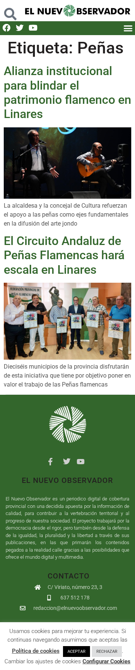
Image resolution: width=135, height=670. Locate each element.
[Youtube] (33, 27)
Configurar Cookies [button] (106, 661)
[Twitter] (19, 27)
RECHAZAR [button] (106, 651)
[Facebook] (6, 27)
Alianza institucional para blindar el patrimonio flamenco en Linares (67, 92)
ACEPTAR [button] (77, 651)
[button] (10, 10)
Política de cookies (36, 651)
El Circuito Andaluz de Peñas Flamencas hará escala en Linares (64, 255)
